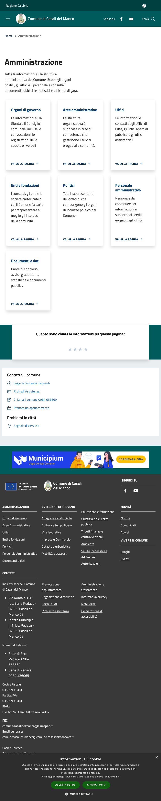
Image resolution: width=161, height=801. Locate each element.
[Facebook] (120, 18)
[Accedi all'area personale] (144, 5)
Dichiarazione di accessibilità (91, 614)
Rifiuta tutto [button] (96, 784)
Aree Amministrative (16, 525)
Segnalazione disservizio (58, 596)
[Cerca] (152, 18)
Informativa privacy (94, 596)
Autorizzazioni (90, 563)
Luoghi (125, 551)
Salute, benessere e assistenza (94, 554)
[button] (80, 794)
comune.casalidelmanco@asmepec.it (27, 726)
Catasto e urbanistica (56, 546)
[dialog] (80, 777)
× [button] (156, 757)
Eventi (125, 558)
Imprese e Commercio (56, 539)
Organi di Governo (14, 518)
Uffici (5, 532)
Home (9, 35)
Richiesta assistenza (55, 611)
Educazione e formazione (97, 511)
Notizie (125, 518)
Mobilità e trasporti (54, 553)
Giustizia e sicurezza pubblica (94, 521)
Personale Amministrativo (19, 553)
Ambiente (87, 544)
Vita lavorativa (51, 532)
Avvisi (125, 532)
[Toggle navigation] (7, 18)
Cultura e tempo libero (57, 525)
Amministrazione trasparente (92, 587)
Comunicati (128, 525)
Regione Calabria (17, 5)
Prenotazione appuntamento (51, 587)
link (118, 776)
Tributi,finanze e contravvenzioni (92, 534)
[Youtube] (130, 18)
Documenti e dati (13, 560)
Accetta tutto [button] (65, 784)
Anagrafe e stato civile (57, 518)
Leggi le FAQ (50, 604)
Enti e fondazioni (13, 539)
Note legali (88, 604)
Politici (6, 546)
